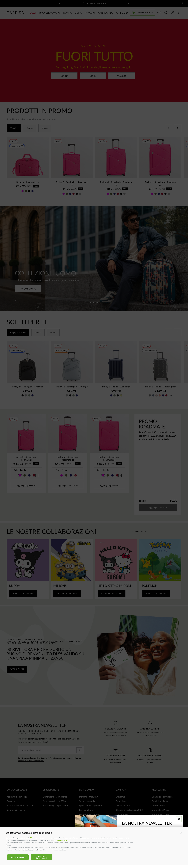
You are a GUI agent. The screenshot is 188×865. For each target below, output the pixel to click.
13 (31, 838)
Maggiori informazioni (41, 857)
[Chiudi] (179, 819)
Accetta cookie (17, 857)
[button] (181, 832)
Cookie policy (61, 840)
